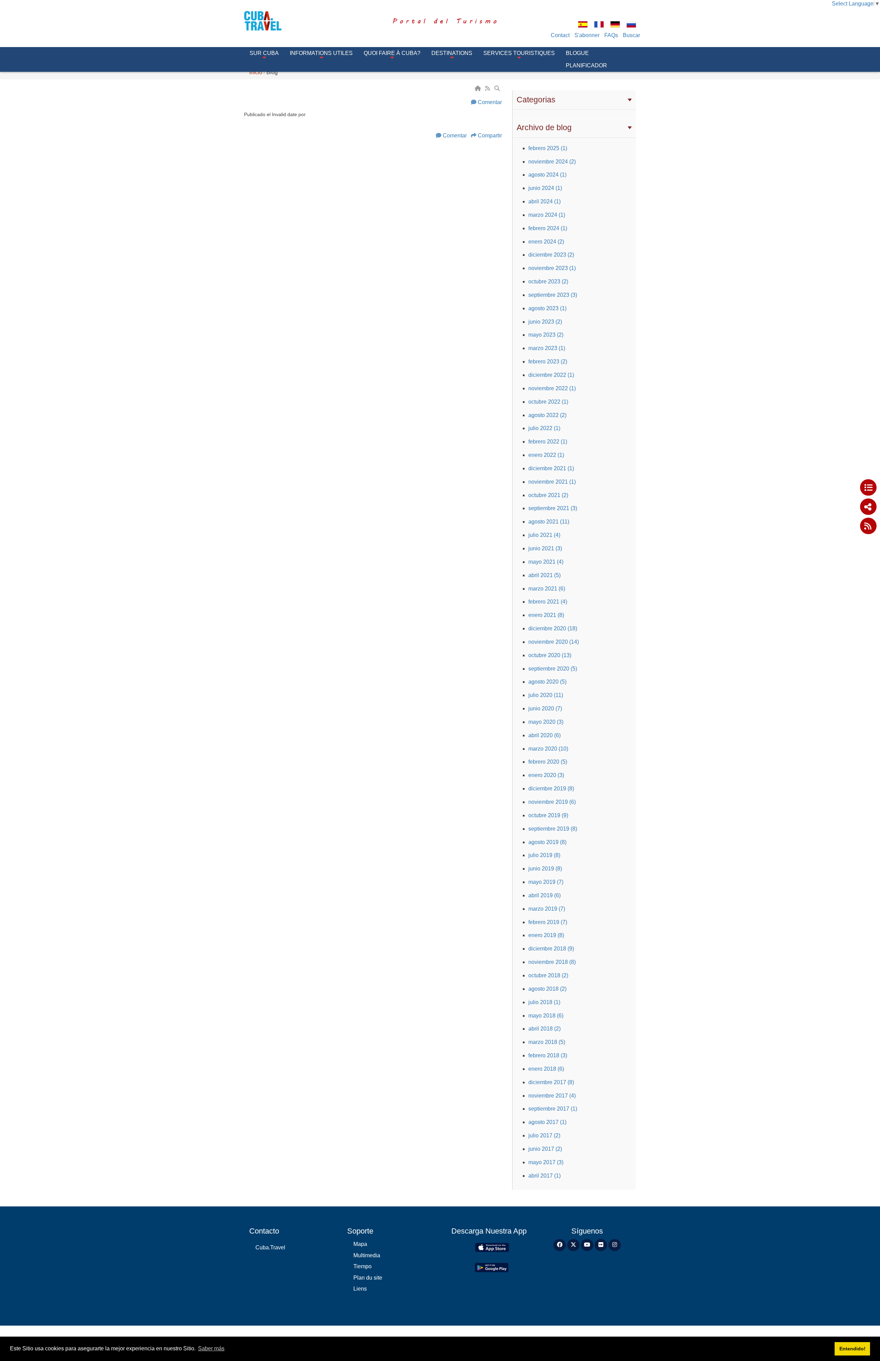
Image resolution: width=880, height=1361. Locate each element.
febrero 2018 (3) (547, 1055)
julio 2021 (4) (544, 535)
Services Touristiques (519, 53)
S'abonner (587, 35)
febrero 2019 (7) (547, 922)
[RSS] (488, 88)
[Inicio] (478, 88)
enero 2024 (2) (546, 242)
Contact (560, 35)
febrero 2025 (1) (547, 148)
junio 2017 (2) (545, 1149)
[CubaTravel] (272, 21)
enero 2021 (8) (546, 615)
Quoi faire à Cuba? (392, 53)
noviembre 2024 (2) (552, 162)
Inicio (255, 72)
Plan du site (367, 1278)
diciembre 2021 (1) (551, 468)
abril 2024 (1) (544, 201)
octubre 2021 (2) (548, 495)
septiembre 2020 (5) (552, 669)
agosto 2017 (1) (547, 1122)
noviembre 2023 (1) (552, 268)
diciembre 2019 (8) (551, 788)
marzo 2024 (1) (546, 215)
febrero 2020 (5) (547, 762)
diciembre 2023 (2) (551, 255)
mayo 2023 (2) (545, 335)
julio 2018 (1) (544, 1002)
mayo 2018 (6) (545, 1016)
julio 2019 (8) (544, 855)
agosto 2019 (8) (547, 842)
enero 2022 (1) (546, 455)
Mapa (360, 1244)
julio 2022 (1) (544, 428)
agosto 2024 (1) (547, 175)
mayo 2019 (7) (545, 882)
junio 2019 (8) (545, 868)
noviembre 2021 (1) (552, 482)
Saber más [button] (211, 1348)
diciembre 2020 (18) (552, 628)
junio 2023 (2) (545, 322)
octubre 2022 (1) (548, 402)
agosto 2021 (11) (548, 522)
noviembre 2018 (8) (552, 962)
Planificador (586, 65)
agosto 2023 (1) (547, 308)
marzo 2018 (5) (546, 1042)
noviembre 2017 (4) (552, 1096)
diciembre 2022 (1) (551, 375)
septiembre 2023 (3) (552, 295)
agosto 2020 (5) (547, 682)
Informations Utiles (321, 53)
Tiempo (362, 1266)
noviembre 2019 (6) (552, 802)
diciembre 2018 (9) (551, 949)
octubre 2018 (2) (548, 975)
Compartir (490, 135)
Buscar (631, 35)
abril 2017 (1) (544, 1176)
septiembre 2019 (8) (552, 829)
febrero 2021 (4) (547, 602)
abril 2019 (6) (544, 895)
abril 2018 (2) (544, 1029)
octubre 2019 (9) (548, 815)
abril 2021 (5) (544, 575)
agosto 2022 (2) (547, 415)
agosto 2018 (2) (547, 989)
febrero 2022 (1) (547, 442)
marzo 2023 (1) (546, 348)
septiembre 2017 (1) (552, 1109)
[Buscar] (498, 88)
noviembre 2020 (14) (553, 642)
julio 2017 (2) (544, 1135)
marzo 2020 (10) (548, 749)
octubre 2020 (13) (549, 655)
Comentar (490, 102)
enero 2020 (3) (546, 775)
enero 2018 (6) (546, 1069)
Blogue (577, 53)
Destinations (451, 53)
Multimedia (366, 1255)
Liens (360, 1289)
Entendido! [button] (852, 1348)
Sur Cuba (264, 53)
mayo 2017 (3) (545, 1162)
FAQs (611, 35)
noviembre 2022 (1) (552, 388)
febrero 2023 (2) (547, 361)
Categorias (536, 99)
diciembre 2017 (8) (551, 1082)
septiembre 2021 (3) (552, 508)
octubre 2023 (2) (548, 281)
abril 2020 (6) (544, 735)
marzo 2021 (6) (546, 589)
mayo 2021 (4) (545, 562)
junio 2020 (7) (545, 708)
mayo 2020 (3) (545, 722)
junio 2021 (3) (545, 548)
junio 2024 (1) (545, 188)
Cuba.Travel (270, 1247)
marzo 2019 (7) (546, 909)
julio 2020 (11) (545, 695)
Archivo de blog (544, 127)
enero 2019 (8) (546, 935)
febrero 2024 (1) (547, 228)
